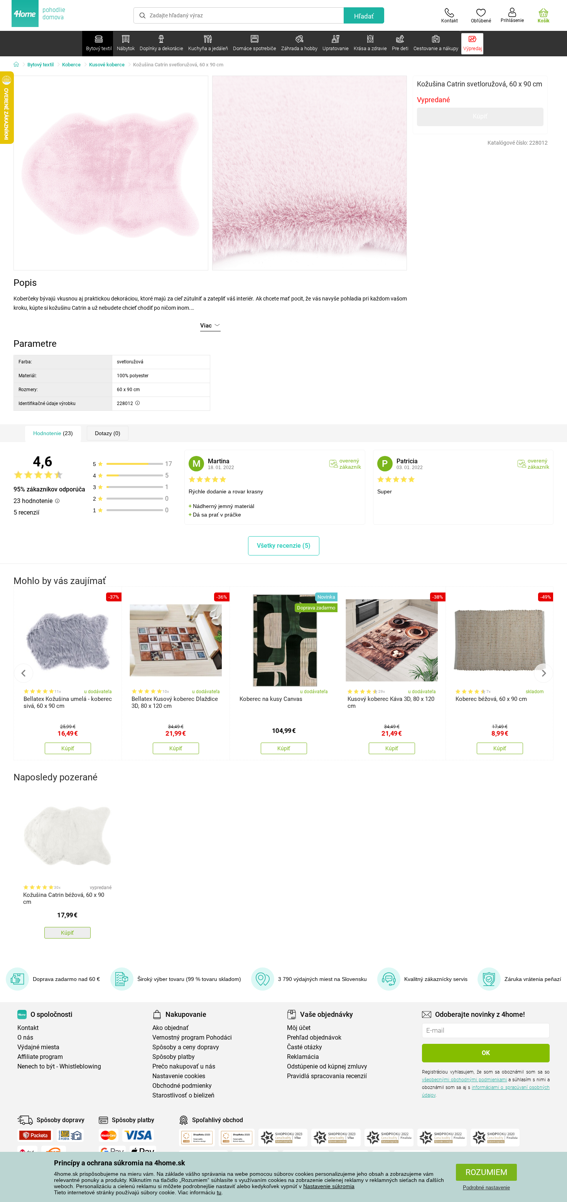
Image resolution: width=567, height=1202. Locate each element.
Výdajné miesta (38, 1047)
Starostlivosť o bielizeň (183, 1095)
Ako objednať (170, 1028)
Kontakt (28, 1028)
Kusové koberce (107, 65)
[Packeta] (35, 1135)
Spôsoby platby (173, 1057)
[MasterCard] (108, 1135)
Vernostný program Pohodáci (192, 1037)
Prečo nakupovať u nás (183, 1066)
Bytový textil (40, 65)
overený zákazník (350, 464)
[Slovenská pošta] (70, 1135)
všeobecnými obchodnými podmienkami (464, 1079)
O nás (25, 1037)
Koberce (71, 65)
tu (219, 1192)
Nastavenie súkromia (328, 1186)
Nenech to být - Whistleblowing (59, 1066)
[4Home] (19, 64)
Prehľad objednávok (314, 1037)
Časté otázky (304, 1047)
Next (543, 673)
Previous (23, 673)
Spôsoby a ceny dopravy (185, 1047)
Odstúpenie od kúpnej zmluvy (327, 1066)
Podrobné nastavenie (486, 1187)
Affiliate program (40, 1057)
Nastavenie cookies (178, 1076)
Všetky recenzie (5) (283, 545)
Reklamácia (303, 1057)
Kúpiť (480, 116)
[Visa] (138, 1135)
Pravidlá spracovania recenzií (327, 1076)
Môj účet (298, 1028)
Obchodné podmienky (182, 1086)
